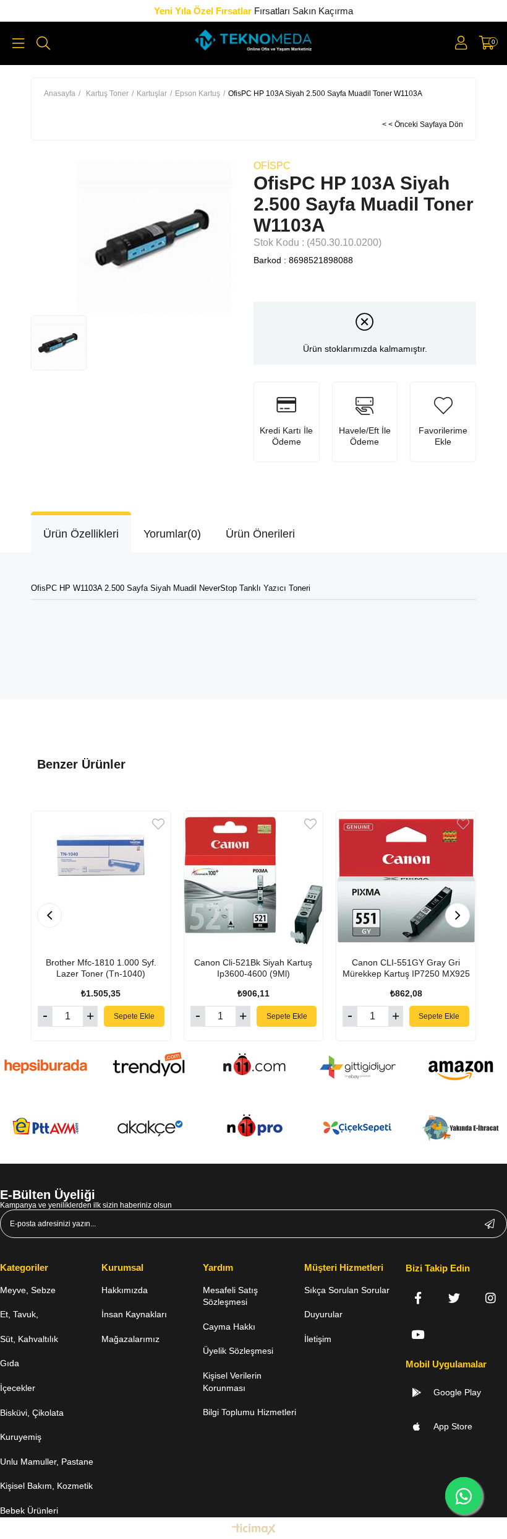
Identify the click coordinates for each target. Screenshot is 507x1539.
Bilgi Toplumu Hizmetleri (249, 1412)
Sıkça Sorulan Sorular (347, 1290)
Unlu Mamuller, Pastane (46, 1462)
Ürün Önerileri (260, 534)
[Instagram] (491, 1298)
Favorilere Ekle (158, 824)
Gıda (9, 1363)
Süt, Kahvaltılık (29, 1339)
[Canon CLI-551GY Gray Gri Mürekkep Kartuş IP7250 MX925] (405, 881)
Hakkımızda (124, 1290)
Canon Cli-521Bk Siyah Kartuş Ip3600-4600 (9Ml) (253, 968)
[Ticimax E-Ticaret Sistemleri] (254, 1530)
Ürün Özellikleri (81, 534)
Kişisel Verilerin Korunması (232, 1382)
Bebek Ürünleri (29, 1510)
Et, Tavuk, (19, 1314)
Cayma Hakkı (229, 1327)
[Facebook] (418, 1298)
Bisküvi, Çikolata (32, 1413)
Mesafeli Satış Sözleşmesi (230, 1296)
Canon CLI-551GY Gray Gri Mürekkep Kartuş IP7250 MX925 (406, 968)
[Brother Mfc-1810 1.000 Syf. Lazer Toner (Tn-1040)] (101, 881)
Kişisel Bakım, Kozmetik (46, 1486)
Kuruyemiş (20, 1437)
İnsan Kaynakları (134, 1314)
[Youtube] (418, 1334)
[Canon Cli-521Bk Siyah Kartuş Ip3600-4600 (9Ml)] (253, 881)
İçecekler (17, 1388)
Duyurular (323, 1314)
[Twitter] (454, 1298)
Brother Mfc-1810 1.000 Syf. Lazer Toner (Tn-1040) (101, 968)
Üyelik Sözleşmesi (238, 1351)
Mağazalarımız (130, 1339)
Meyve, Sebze (28, 1290)
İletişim (317, 1339)
